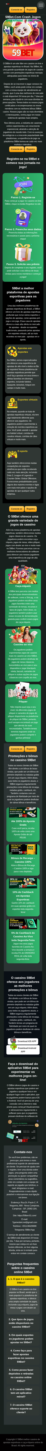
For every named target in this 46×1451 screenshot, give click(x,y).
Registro (31, 10)
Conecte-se (16, 10)
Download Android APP (27, 1050)
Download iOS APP (26, 1041)
